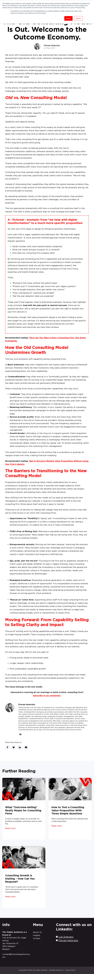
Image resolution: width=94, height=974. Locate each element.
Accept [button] (68, 18)
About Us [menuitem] (37, 932)
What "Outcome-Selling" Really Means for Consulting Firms (23, 810)
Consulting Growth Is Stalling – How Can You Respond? (20, 878)
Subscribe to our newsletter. (47, 696)
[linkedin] (20, 734)
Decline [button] (78, 18)
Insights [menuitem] (36, 935)
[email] (26, 747)
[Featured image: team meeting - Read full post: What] (23, 789)
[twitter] (13, 747)
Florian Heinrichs (52, 45)
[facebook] (7, 747)
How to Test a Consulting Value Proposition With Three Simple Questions (67, 810)
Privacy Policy (70, 970)
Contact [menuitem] (36, 938)
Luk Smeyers (65, 937)
